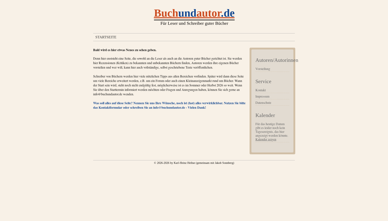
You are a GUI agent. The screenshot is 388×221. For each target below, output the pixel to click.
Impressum (262, 96)
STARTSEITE (105, 37)
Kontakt (260, 90)
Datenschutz (263, 102)
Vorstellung (262, 69)
